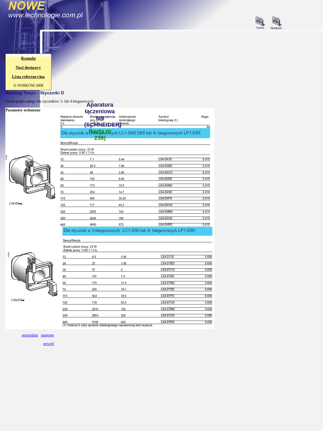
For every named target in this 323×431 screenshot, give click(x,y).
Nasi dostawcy (28, 67)
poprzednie (30, 335)
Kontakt (28, 58)
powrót (48, 343)
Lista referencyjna (28, 76)
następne (47, 335)
